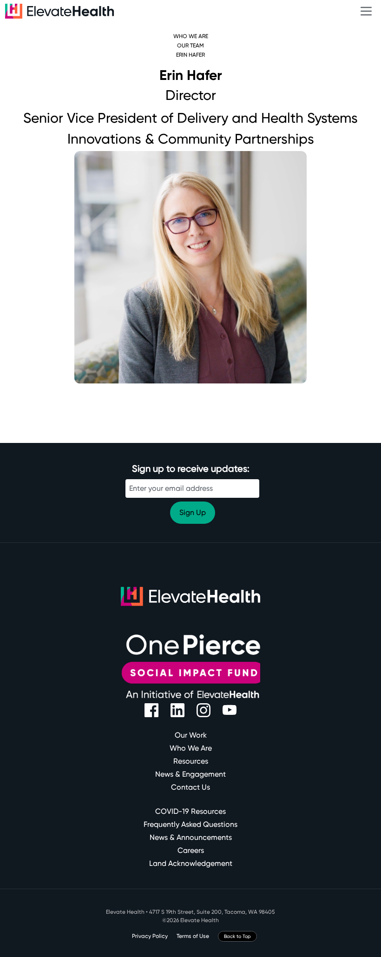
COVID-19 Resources (190, 811)
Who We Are (190, 36)
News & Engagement (190, 774)
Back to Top (237, 936)
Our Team (190, 45)
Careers (190, 850)
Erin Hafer (190, 55)
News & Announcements (191, 837)
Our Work (191, 735)
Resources (190, 761)
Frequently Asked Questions (190, 824)
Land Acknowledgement (190, 863)
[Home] (189, 11)
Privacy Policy (150, 936)
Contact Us (190, 787)
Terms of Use (193, 936)
